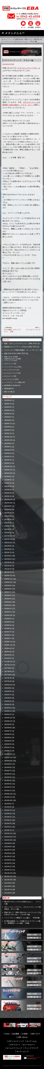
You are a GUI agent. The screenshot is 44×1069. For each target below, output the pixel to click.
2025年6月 (8, 427)
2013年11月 (8, 797)
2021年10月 (8, 543)
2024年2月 (8, 460)
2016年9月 (8, 688)
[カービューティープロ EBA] (22, 8)
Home (7, 1034)
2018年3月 (8, 655)
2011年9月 (8, 883)
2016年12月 (8, 685)
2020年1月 (8, 612)
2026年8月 (8, 400)
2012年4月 (8, 860)
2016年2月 (8, 711)
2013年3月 (8, 823)
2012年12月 (8, 833)
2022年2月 (8, 529)
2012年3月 (8, 863)
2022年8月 (8, 509)
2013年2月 (8, 827)
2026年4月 (8, 414)
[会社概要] (30, 24)
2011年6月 (8, 893)
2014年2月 (8, 787)
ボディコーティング (16, 1041)
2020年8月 (8, 589)
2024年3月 (8, 457)
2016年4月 (8, 704)
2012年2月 (8, 866)
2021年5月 (8, 559)
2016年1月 (8, 714)
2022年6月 (8, 516)
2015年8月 (8, 728)
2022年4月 (8, 523)
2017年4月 (8, 675)
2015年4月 (8, 741)
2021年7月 (8, 552)
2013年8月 (8, 807)
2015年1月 (8, 751)
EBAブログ (28, 39)
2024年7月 (8, 447)
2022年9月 (8, 506)
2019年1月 (8, 638)
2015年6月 (8, 734)
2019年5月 (8, 628)
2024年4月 (8, 453)
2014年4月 (8, 780)
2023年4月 (8, 493)
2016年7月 (8, 695)
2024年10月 (8, 440)
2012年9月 (8, 843)
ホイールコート (29, 1045)
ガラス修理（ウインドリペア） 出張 (12, 329)
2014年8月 (8, 767)
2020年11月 (8, 579)
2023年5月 (8, 490)
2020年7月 (8, 592)
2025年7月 (8, 423)
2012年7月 (8, 850)
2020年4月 (8, 602)
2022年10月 (8, 503)
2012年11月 (8, 837)
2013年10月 (8, 800)
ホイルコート (8, 376)
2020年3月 (8, 605)
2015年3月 (8, 744)
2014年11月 (8, 757)
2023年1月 (8, 496)
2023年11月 (8, 470)
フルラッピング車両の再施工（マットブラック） (21, 350)
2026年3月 (8, 417)
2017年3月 (8, 678)
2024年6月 (8, 450)
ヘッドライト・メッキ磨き (13, 382)
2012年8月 (8, 847)
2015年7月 (8, 731)
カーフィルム (31, 1041)
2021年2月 (8, 569)
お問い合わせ (22, 1037)
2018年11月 (8, 645)
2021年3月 (8, 566)
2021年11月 (8, 539)
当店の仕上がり (9, 359)
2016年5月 (8, 701)
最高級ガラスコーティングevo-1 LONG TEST (20, 347)
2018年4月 (8, 652)
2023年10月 (8, 473)
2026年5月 (8, 410)
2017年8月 (8, 671)
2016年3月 (8, 708)
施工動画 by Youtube (11, 385)
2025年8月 (8, 420)
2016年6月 (8, 698)
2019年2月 (8, 635)
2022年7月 (8, 513)
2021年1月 (8, 572)
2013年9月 (8, 804)
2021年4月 (8, 562)
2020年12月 (8, 575)
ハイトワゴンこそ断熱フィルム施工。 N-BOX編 (21, 918)
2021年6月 (8, 556)
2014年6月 (8, 774)
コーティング (8, 41)
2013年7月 (8, 810)
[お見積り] (38, 24)
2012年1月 (8, 870)
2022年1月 (8, 533)
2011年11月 (8, 876)
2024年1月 (8, 463)
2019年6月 (8, 625)
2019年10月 (8, 615)
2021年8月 (8, 549)
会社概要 (15, 1034)
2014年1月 (8, 790)
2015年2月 (8, 747)
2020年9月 (8, 585)
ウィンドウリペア (10, 370)
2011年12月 (8, 873)
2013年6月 (8, 813)
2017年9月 (8, 668)
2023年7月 (8, 483)
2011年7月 (8, 890)
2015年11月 (8, 721)
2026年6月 (8, 407)
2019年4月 (8, 632)
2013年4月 (8, 820)
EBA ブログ (35, 1034)
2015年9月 (8, 724)
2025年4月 (8, 430)
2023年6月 (8, 486)
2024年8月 (8, 443)
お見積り (25, 1034)
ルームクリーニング (33, 328)
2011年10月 (8, 880)
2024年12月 (8, 437)
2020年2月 (8, 609)
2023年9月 (8, 476)
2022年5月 (8, 519)
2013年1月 (8, 830)
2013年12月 (8, 794)
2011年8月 (8, 886)
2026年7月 (8, 404)
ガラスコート (8, 364)
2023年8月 (8, 480)
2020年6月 (8, 595)
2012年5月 (8, 856)
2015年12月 (8, 718)
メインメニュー (15, 33)
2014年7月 (8, 771)
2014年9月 (8, 764)
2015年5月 (8, 737)
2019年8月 (8, 622)
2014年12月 (8, 754)
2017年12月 (8, 661)
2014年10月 (8, 761)
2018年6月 (8, 648)
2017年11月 (8, 665)
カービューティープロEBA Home (12, 39)
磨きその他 (8, 392)
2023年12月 (8, 466)
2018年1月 (8, 658)
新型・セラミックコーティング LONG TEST (20, 343)
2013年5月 (8, 817)
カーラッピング (9, 379)
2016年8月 (8, 691)
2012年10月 (8, 840)
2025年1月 (8, 433)
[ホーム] (23, 24)
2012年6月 (8, 853)
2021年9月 (8, 546)
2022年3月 (8, 526)
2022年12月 (8, 499)
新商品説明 (8, 388)
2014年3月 (8, 784)
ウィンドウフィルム (10, 367)
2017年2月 (8, 681)
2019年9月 (8, 619)
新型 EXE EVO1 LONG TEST (15, 353)
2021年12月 (8, 536)
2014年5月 (8, 777)
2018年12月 (8, 642)
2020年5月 (8, 599)
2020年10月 (8, 582)
